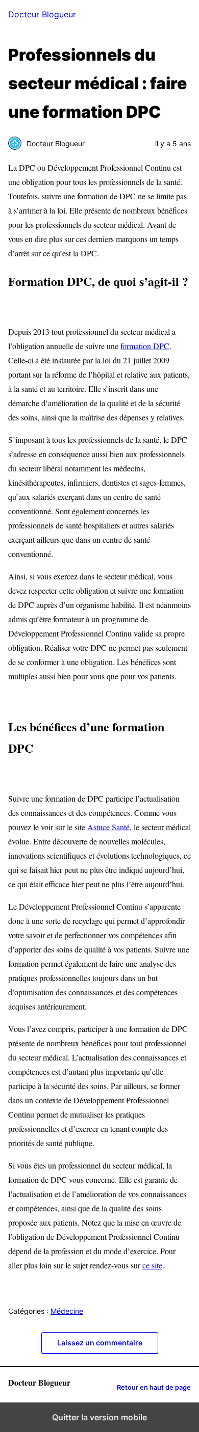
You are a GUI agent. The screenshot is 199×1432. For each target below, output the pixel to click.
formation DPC (144, 345)
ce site (152, 1265)
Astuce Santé (108, 826)
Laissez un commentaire (99, 1342)
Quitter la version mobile (99, 1417)
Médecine (67, 1311)
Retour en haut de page (154, 1387)
